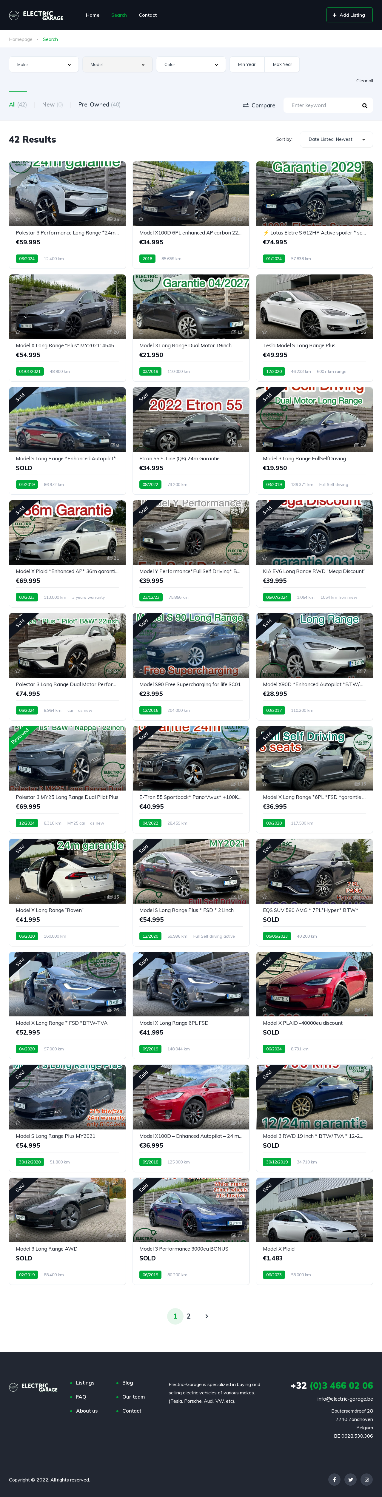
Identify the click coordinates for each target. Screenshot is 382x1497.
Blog (127, 1382)
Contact (148, 15)
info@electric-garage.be (345, 1399)
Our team (133, 1396)
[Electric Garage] (36, 15)
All (18, 104)
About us (87, 1411)
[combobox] (44, 64)
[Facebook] (334, 1479)
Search (119, 15)
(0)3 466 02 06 (332, 1385)
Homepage (21, 39)
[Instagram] (367, 1479)
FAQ (81, 1396)
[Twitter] (350, 1479)
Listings (85, 1382)
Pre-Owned (99, 104)
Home (92, 15)
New (52, 104)
